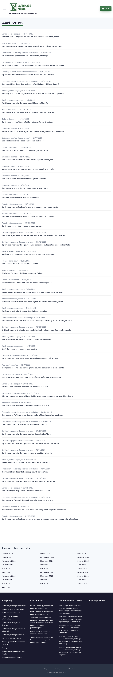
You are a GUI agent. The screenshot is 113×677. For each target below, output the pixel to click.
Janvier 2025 (83, 561)
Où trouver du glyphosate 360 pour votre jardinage (42, 607)
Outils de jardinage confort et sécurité (13, 630)
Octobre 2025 (83, 572)
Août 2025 (6, 572)
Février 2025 (7, 565)
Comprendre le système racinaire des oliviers (39, 632)
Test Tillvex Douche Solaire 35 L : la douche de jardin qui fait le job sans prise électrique (70, 619)
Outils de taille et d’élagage (13, 609)
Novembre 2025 (9, 576)
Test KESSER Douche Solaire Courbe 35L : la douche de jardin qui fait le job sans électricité (70, 629)
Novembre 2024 (9, 561)
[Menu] (5, 8)
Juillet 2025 (82, 568)
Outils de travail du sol (11, 613)
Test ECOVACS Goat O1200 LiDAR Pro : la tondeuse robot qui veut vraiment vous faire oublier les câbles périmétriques (41, 623)
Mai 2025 (6, 568)
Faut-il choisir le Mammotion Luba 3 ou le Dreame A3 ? (41, 613)
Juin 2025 (44, 568)
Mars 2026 (44, 580)
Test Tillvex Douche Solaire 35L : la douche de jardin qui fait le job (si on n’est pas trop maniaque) (70, 640)
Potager (5, 648)
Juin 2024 (6, 557)
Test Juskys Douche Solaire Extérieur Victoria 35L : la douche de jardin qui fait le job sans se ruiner (71, 609)
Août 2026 (6, 587)
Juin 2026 (44, 583)
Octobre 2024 (83, 557)
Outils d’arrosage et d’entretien (10, 617)
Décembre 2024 (46, 561)
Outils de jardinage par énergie (11, 624)
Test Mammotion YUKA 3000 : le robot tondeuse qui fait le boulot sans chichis (42, 639)
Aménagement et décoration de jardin (13, 643)
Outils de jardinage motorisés (14, 606)
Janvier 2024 (7, 554)
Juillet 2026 (82, 583)
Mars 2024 (81, 554)
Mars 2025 (44, 565)
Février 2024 (45, 554)
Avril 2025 (81, 565)
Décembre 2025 (46, 576)
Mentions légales (43, 669)
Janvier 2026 (83, 576)
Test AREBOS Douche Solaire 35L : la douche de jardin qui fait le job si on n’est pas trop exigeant (70, 651)
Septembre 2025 (47, 572)
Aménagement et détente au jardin (13, 653)
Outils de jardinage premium (13, 635)
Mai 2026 (6, 583)
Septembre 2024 (47, 557)
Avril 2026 (81, 580)
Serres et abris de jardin (11, 638)
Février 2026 (7, 580)
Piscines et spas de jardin (12, 658)
